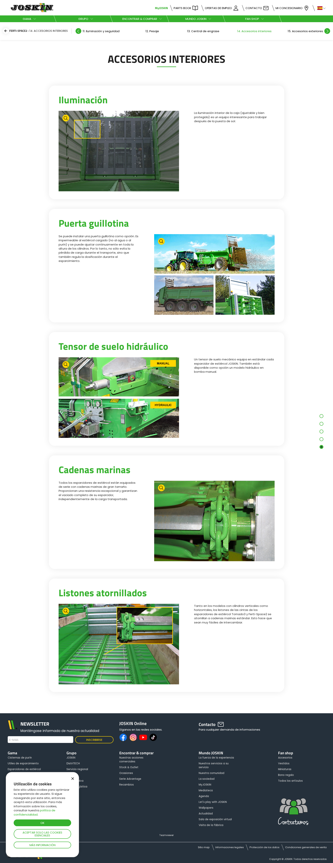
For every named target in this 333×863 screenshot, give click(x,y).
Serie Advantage (130, 779)
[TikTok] (153, 737)
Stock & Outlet (128, 767)
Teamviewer (166, 835)
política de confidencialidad (34, 812)
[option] (101, 31)
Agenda (204, 796)
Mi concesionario (289, 8)
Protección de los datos (264, 847)
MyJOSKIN (161, 8)
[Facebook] (123, 737)
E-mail (14, 740)
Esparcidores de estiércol (24, 769)
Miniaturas (284, 769)
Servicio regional (77, 769)
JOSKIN (70, 758)
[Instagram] (133, 737)
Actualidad (206, 813)
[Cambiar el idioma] (319, 7)
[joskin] (31, 11)
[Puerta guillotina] (214, 275)
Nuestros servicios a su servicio (214, 765)
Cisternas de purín (20, 758)
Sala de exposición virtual (215, 819)
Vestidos (283, 763)
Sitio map (204, 847)
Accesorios (285, 758)
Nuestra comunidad (211, 773)
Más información (42, 845)
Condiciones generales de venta (306, 847)
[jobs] (293, 813)
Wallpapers (206, 808)
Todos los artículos (290, 781)
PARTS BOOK (182, 8)
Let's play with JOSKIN (213, 802)
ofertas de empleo (218, 8)
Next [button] (327, 31)
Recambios (126, 784)
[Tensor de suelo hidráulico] (119, 398)
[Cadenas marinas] (214, 521)
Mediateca (206, 790)
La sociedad (206, 779)
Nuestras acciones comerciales (131, 759)
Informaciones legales (229, 847)
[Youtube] (143, 737)
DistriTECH (73, 763)
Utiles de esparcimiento (23, 763)
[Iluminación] (119, 151)
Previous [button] (78, 31)
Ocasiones (126, 773)
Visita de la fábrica (211, 825)
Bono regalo (286, 775)
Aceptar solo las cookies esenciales (42, 833)
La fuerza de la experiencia (216, 758)
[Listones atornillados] (119, 644)
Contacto (254, 8)
